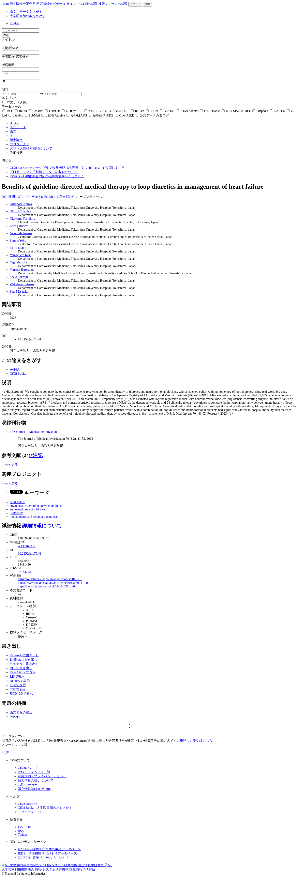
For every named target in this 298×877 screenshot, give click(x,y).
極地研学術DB (103, 115)
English (14, 23)
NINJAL (169, 111)
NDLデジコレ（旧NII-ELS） (109, 111)
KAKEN (279, 111)
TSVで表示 (18, 685)
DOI (5, 81)
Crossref (38, 111)
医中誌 (14, 369)
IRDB (23, 111)
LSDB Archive (55, 115)
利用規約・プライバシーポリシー (42, 776)
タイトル (8, 39)
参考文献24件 (65, 196)
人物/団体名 (10, 48)
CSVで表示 (18, 689)
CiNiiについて (28, 767)
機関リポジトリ (20, 196)
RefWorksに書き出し (24, 655)
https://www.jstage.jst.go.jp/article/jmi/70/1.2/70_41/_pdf (54, 582)
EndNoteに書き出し (24, 659)
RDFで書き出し (21, 668)
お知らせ (24, 827)
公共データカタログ (154, 115)
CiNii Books (212, 111)
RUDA (139, 111)
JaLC (10, 111)
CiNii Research (28, 803)
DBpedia (262, 111)
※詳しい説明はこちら (196, 740)
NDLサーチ (74, 111)
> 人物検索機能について (34, 148)
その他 (14, 716)
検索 (147, 3)
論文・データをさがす (26, 11)
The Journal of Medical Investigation (33, 431)
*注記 (36, 455)
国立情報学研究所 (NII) (34, 789)
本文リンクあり (17, 102)
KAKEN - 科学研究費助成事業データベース (49, 849)
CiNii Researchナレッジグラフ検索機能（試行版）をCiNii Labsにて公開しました (67, 167)
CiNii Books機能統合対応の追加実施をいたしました (47, 176)
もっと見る (10, 464)
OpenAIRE (126, 115)
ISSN (5, 73)
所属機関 (8, 65)
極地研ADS (79, 115)
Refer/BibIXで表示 (22, 672)
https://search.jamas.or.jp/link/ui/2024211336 (46, 586)
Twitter (22, 834)
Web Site (38, 196)
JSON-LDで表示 (21, 693)
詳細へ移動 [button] (89, 3)
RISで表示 (17, 676)
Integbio (18, 115)
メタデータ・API (30, 812)
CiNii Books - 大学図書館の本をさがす (45, 807)
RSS (21, 831)
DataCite (54, 111)
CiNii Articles (189, 111)
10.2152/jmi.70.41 (29, 553)
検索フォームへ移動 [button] (113, 3)
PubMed (34, 115)
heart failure (17, 502)
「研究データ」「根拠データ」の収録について (44, 172)
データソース (11, 106)
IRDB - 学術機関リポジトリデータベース (47, 853)
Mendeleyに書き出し (24, 663)
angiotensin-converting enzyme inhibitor (35, 505)
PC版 (5, 752)
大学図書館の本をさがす (27, 16)
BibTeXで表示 (20, 680)
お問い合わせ (27, 784)
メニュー (135, 3)
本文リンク (10, 97)
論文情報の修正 (21, 712)
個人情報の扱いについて (36, 780)
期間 (5, 89)
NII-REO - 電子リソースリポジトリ (43, 857)
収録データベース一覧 (34, 772)
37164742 (24, 571)
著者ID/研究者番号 (15, 56)
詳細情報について (42, 525)
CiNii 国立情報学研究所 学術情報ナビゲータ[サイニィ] (41, 3)
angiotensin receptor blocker (28, 509)
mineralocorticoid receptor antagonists (34, 516)
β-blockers (16, 513)
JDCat (154, 111)
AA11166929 (26, 546)
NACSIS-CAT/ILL (238, 111)
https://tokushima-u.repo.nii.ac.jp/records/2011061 (50, 579)
